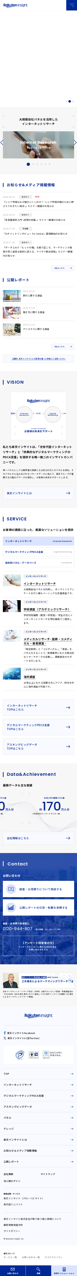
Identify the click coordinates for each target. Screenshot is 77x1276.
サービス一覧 (10, 1257)
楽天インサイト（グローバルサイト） (24, 1198)
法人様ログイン (12, 1181)
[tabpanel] (38, 631)
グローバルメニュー (71, 5)
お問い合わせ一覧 (31, 1257)
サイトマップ (48, 1174)
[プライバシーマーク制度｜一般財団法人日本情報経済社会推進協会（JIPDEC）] (20, 1055)
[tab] (38, 541)
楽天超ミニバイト (13, 1204)
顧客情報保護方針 (13, 1225)
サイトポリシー (12, 1231)
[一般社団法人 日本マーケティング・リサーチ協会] (52, 1055)
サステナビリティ (53, 1257)
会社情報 (8, 1174)
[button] (66, 101)
